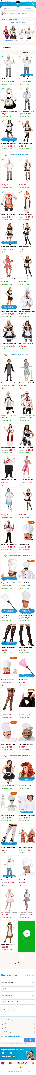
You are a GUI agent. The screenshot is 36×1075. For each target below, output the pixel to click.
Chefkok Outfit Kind (7, 79)
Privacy (22, 1071)
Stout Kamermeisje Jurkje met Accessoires (14, 343)
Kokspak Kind (5, 880)
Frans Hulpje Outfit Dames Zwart (11, 143)
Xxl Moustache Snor (25, 583)
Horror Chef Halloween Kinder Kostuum (13, 544)
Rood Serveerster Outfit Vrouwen (11, 279)
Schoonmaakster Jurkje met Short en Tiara (14, 311)
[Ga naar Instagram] (3, 1053)
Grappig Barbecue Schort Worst (10, 214)
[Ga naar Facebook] (7, 1053)
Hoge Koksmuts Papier (8, 744)
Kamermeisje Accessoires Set (10, 783)
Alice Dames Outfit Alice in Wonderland (13, 512)
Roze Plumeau (23, 679)
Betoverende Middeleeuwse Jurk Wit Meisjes (14, 447)
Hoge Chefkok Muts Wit (8, 583)
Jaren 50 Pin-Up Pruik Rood (27, 783)
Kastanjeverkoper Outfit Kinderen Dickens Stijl (15, 383)
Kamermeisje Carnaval (26, 143)
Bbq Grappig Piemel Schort (27, 847)
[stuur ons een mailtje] (11, 1009)
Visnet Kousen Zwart (7, 712)
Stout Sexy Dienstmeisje (26, 447)
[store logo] (18, 3)
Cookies (28, 1071)
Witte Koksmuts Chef (25, 615)
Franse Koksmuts (24, 544)
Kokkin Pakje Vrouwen (25, 912)
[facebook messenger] (4, 1009)
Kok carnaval (26, 40)
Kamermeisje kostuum (10, 40)
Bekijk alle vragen (30, 975)
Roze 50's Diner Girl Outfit (9, 912)
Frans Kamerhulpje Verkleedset (10, 111)
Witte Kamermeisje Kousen (9, 847)
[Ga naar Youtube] (11, 1053)
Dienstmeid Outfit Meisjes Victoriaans (12, 415)
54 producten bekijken (18, 22)
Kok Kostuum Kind (6, 182)
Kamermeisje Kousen (25, 647)
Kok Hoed (22, 880)
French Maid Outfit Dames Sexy (10, 246)
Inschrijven (29, 1040)
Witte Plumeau (5, 615)
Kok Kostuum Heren (25, 79)
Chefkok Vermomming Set (27, 311)
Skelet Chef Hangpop (7, 815)
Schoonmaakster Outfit (26, 512)
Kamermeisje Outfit (25, 246)
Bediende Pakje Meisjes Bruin (10, 944)
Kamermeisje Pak (24, 279)
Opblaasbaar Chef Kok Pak (9, 479)
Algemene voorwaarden (12, 1071)
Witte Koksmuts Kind (7, 679)
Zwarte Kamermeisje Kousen (9, 647)
